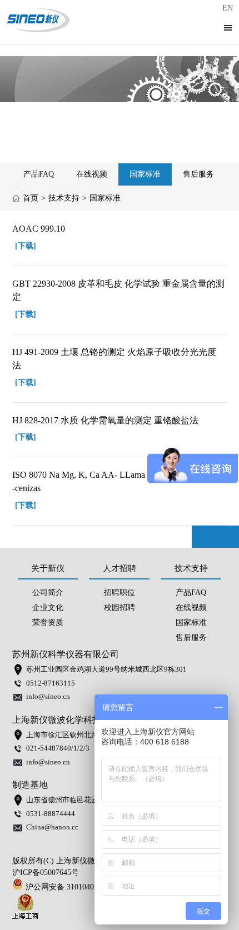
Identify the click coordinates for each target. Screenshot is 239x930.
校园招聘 (119, 607)
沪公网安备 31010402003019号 (79, 887)
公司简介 (47, 592)
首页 (30, 198)
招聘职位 (119, 592)
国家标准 (145, 174)
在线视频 (91, 174)
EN (227, 8)
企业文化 (47, 607)
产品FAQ (38, 174)
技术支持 (63, 198)
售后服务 (198, 174)
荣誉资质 (47, 622)
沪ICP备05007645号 (45, 872)
